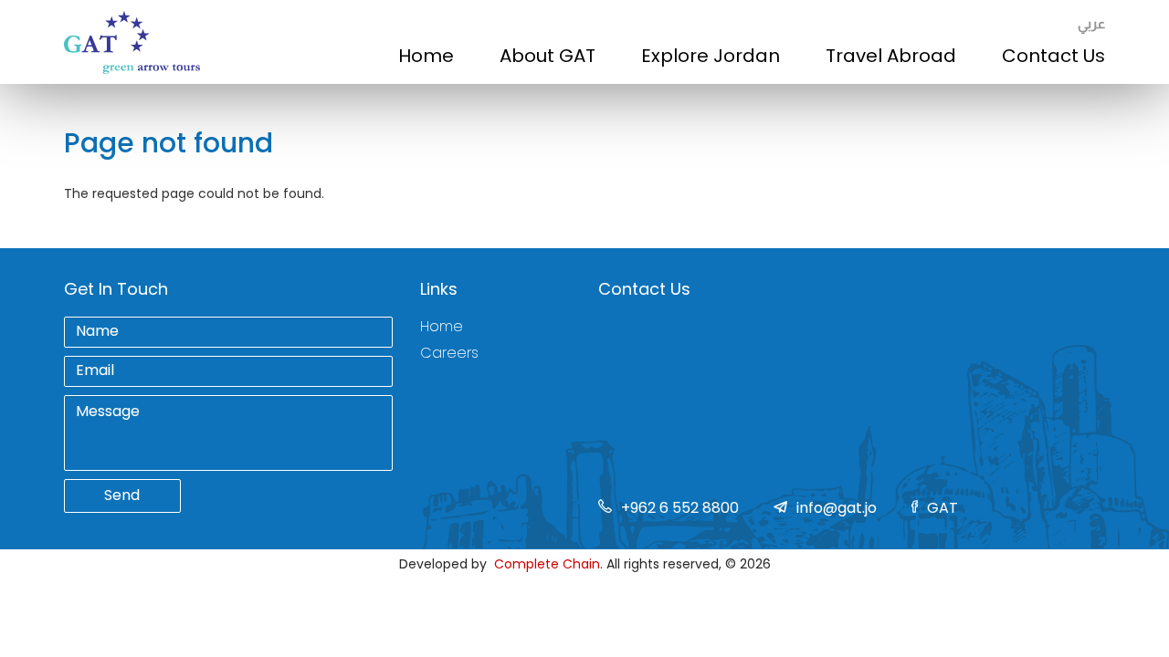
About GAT (547, 56)
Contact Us (1053, 56)
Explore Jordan (710, 56)
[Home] (132, 42)
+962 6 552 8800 (680, 507)
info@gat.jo (836, 507)
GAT (942, 507)
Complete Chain (547, 564)
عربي (1091, 23)
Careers (449, 353)
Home (426, 56)
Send (122, 495)
